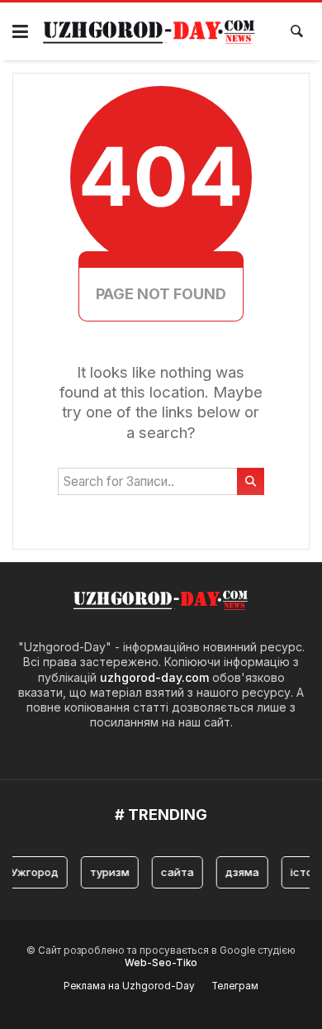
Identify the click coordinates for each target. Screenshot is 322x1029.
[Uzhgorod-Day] (149, 31)
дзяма (239, 872)
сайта (174, 872)
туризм (106, 872)
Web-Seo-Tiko (161, 963)
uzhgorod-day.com (154, 677)
